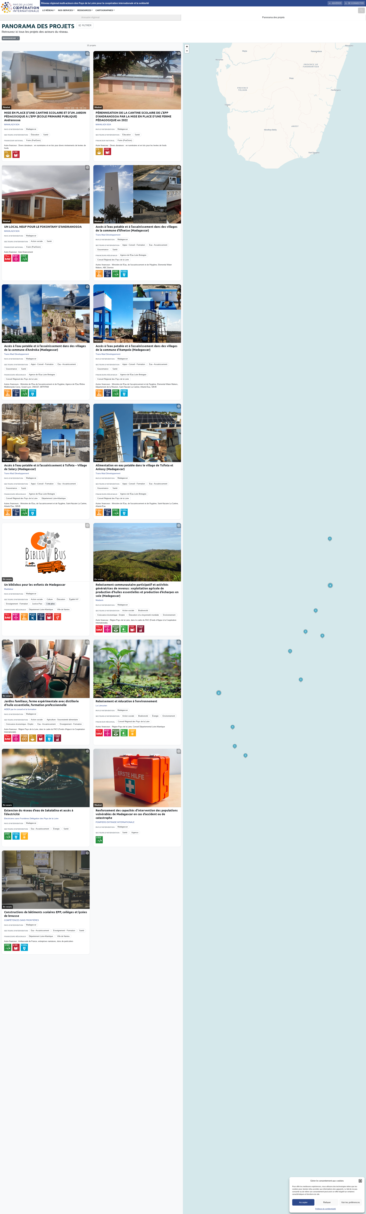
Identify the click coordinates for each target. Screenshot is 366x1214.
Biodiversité (143, 610)
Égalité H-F (73, 599)
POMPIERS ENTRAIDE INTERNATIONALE (115, 822)
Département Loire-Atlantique (54, 498)
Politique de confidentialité (325, 1209)
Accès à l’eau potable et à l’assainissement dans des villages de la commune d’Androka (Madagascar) (45, 347)
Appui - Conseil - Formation (133, 245)
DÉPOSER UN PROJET (349, 25)
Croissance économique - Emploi (111, 615)
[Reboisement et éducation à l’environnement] (137, 669)
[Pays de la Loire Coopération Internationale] (20, 7)
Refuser (327, 1202)
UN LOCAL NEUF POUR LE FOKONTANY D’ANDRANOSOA (43, 226)
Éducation (35, 135)
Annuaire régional (90, 17)
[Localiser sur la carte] (87, 53)
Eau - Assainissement (158, 245)
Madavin (99, 600)
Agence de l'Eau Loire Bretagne (133, 255)
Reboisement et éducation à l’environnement (126, 701)
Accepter (303, 1202)
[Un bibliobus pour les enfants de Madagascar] (46, 552)
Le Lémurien (101, 705)
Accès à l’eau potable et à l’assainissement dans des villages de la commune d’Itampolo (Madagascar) (136, 347)
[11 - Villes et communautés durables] (99, 273)
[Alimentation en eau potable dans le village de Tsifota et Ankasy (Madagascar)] (137, 433)
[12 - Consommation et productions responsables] (24, 738)
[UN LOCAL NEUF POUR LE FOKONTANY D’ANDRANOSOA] (46, 194)
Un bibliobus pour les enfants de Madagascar (34, 584)
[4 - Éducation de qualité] (16, 154)
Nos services (65, 10)
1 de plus (50, 604)
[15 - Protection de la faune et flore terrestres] (124, 628)
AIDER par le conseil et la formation (20, 709)
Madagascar (31, 129)
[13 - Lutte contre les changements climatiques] (115, 628)
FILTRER (87, 25)
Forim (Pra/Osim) (33, 140)
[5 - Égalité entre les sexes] (57, 616)
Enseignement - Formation (17, 604)
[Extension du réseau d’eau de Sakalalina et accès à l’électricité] (46, 778)
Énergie (155, 716)
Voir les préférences (350, 1202)
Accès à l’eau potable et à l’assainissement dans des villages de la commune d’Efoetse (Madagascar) (136, 228)
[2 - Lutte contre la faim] (7, 154)
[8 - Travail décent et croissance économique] (140, 628)
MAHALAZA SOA (11, 124)
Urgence (134, 832)
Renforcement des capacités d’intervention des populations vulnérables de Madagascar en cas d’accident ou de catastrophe (137, 814)
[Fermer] (17, 38)
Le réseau (48, 10)
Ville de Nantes (63, 609)
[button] (360, 1180)
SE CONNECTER (356, 3)
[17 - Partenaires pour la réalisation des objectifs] (107, 273)
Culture (50, 599)
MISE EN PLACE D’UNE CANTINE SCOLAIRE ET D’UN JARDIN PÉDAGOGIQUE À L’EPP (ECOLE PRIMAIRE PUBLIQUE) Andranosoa (45, 116)
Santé (45, 135)
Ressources (84, 10)
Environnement (169, 615)
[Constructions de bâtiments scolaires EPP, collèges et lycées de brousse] (46, 879)
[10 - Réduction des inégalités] (16, 258)
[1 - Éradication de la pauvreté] (7, 258)
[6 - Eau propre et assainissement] (124, 273)
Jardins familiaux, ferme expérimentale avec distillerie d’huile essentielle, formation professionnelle (41, 703)
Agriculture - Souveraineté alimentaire (62, 720)
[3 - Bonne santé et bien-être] (24, 258)
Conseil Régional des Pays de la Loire (113, 260)
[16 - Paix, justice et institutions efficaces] (32, 616)
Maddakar (8, 589)
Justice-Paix (37, 604)
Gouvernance (102, 249)
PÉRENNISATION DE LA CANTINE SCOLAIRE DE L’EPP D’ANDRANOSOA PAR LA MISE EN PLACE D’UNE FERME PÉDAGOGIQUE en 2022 (133, 116)
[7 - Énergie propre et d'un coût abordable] (132, 732)
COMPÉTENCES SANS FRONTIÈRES (21, 920)
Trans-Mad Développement (108, 235)
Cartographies (104, 10)
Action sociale (37, 241)
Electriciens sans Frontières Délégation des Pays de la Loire (31, 818)
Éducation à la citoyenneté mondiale (144, 615)
